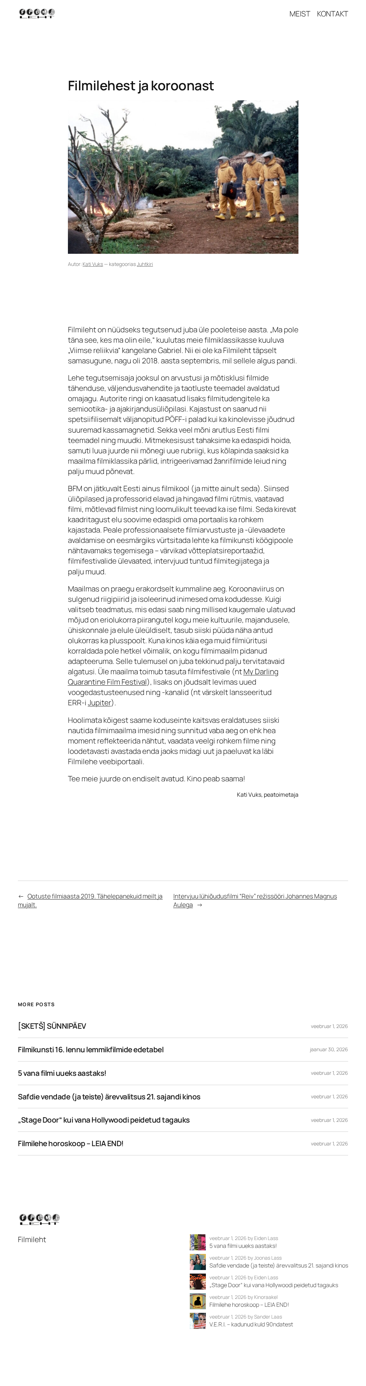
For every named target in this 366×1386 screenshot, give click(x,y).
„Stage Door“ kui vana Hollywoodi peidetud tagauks (104, 1119)
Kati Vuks (93, 264)
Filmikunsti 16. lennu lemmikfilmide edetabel (90, 1049)
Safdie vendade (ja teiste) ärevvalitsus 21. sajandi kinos (109, 1096)
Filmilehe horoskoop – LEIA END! (71, 1143)
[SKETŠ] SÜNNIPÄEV (52, 1026)
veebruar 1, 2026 (329, 1026)
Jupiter (99, 702)
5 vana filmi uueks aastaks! (62, 1073)
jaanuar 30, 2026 (329, 1049)
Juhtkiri (145, 264)
